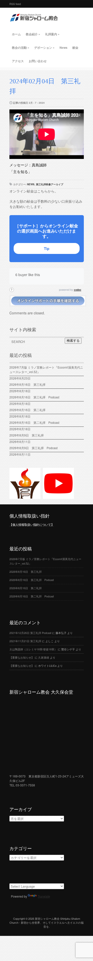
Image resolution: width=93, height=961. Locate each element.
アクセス (18, 61)
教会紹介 (33, 34)
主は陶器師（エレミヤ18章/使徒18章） (33, 649)
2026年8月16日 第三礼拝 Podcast (34, 397)
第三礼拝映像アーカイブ (49, 184)
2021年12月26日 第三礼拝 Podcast (30, 633)
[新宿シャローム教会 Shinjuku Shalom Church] (34, 23)
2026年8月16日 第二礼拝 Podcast (34, 422)
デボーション (44, 47)
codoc (77, 289)
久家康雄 (43, 657)
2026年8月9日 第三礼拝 (26, 435)
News (63, 47)
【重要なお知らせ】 (21, 657)
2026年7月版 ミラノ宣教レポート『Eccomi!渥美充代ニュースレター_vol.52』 (46, 369)
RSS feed (15, 4)
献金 (75, 47)
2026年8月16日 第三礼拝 (28, 384)
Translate (44, 896)
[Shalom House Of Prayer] (24, 496)
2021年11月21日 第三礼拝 (25, 641)
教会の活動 (20, 47)
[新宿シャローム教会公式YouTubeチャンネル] (58, 496)
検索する (73, 340)
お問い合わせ (38, 61)
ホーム (16, 34)
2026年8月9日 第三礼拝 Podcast (33, 448)
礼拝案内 (52, 34)
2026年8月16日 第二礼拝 (28, 410)
